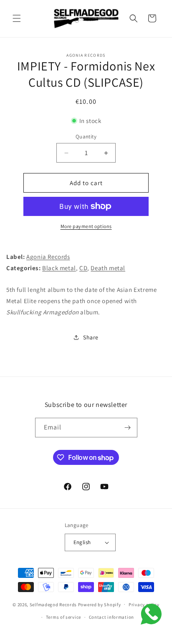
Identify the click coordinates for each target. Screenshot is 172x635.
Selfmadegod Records (53, 604)
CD (83, 268)
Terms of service (63, 617)
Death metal (108, 268)
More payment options (86, 226)
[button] (17, 18)
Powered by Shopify (99, 604)
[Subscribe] (128, 427)
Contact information (111, 617)
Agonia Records (48, 257)
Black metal (59, 268)
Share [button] (91, 337)
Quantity (86, 136)
